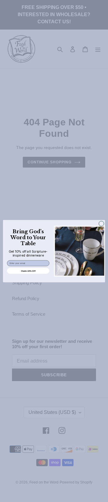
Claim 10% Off (28, 270)
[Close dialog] (101, 223)
